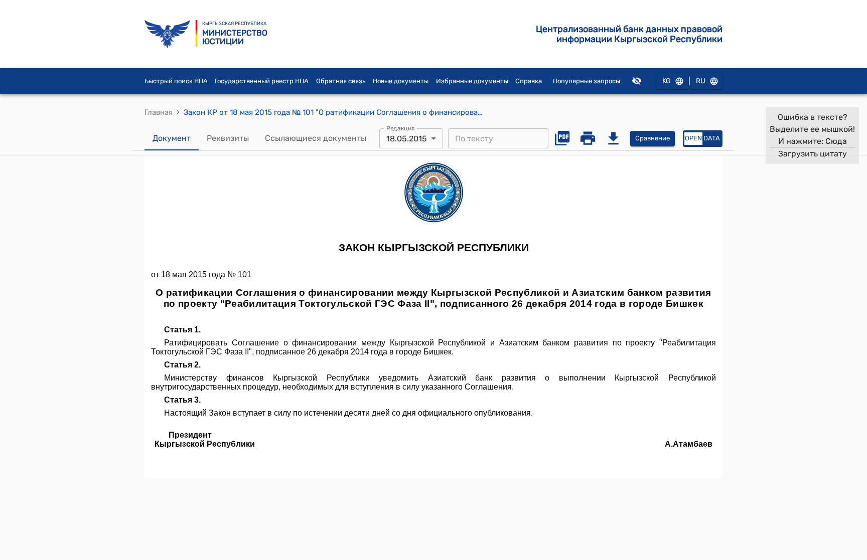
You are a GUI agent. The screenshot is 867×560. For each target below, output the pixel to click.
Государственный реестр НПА (262, 81)
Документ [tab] (172, 138)
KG (666, 81)
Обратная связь (341, 81)
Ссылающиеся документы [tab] (315, 138)
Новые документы (400, 81)
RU (700, 81)
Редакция (400, 128)
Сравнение (652, 138)
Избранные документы (472, 81)
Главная (158, 112)
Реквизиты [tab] (228, 138)
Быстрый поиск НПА (176, 81)
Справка (528, 81)
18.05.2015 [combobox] (406, 138)
